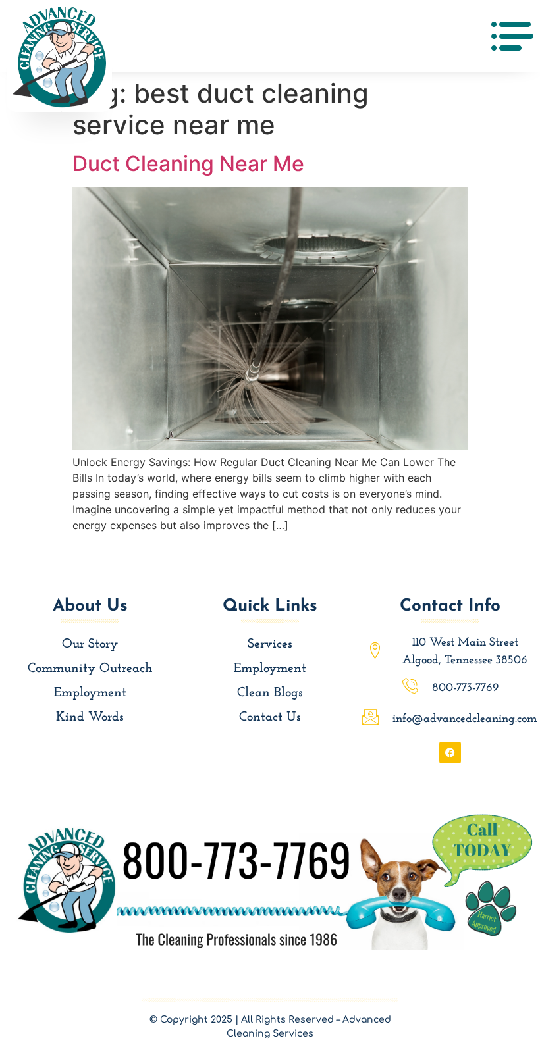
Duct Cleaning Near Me (188, 163)
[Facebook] (450, 752)
